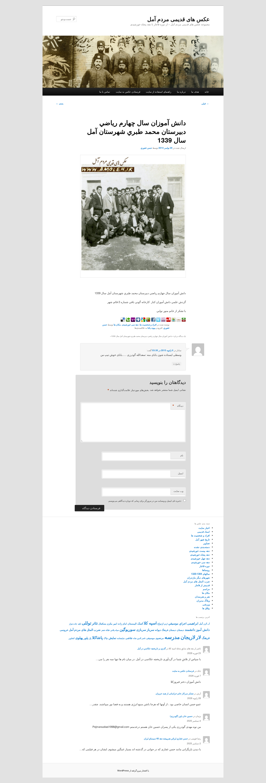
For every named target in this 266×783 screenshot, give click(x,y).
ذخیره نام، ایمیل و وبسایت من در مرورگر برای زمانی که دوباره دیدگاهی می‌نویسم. (144, 500)
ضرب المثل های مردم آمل (196, 581)
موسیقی (150, 638)
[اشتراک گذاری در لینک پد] (163, 321)
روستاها (206, 570)
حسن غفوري (146, 147)
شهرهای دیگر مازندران (198, 577)
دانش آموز (203, 629)
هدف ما (195, 91)
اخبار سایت (204, 528)
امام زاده (122, 623)
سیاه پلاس (114, 630)
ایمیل (180, 473)
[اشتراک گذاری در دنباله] (168, 321)
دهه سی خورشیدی (130, 324)
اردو (166, 623)
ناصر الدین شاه (139, 638)
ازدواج (160, 623)
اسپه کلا (150, 623)
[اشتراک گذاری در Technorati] (127, 321)
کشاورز (72, 638)
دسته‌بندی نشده (202, 547)
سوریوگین (128, 629)
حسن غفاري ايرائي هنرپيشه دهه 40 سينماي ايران (166, 738)
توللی (86, 623)
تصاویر (206, 543)
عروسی (64, 630)
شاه (108, 630)
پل (90, 638)
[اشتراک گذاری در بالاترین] (183, 321)
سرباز (150, 629)
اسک (140, 623)
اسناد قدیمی (203, 531)
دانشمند (190, 629)
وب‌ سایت (178, 491)
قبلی (204, 103)
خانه (207, 91)
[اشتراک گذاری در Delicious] (123, 321)
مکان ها (117, 324)
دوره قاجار (204, 566)
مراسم (206, 589)
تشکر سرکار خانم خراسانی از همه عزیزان (174, 693)
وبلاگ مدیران (203, 600)
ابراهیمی (192, 623)
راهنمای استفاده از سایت (158, 91)
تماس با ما (104, 91)
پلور (86, 638)
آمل (201, 623)
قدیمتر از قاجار (202, 585)
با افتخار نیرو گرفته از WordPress (133, 770)
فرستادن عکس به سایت (128, 91)
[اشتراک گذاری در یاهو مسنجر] (132, 321)
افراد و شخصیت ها (148, 324)
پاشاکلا (97, 637)
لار (198, 637)
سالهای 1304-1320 (200, 573)
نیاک (106, 638)
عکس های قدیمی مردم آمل (178, 19)
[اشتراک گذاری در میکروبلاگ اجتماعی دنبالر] (173, 321)
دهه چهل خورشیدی (200, 558)
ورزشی (206, 604)
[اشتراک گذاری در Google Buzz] (147, 321)
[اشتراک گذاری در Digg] (137, 321)
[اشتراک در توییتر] (158, 321)
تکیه (79, 623)
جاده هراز (73, 623)
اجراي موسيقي (177, 623)
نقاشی (128, 638)
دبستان (180, 630)
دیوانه (158, 630)
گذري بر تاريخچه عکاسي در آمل (151, 648)
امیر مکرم (112, 623)
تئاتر (95, 623)
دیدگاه (177, 406)
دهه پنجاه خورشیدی (200, 554)
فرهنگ (206, 638)
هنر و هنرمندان (202, 596)
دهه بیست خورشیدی (199, 551)
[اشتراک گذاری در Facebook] (152, 321)
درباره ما (181, 91)
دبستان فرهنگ (169, 630)
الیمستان (132, 623)
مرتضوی (159, 638)
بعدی (59, 103)
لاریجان (188, 637)
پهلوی (79, 637)
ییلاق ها (206, 608)
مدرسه (172, 637)
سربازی (141, 629)
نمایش (112, 638)
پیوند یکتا (151, 327)
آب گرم (207, 623)
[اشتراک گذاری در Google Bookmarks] (142, 321)
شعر (103, 630)
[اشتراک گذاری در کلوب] (178, 321)
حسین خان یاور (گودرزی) (181, 716)
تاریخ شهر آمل (202, 539)
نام (181, 455)
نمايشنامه (121, 638)
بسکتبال (102, 623)
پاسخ (176, 363)
